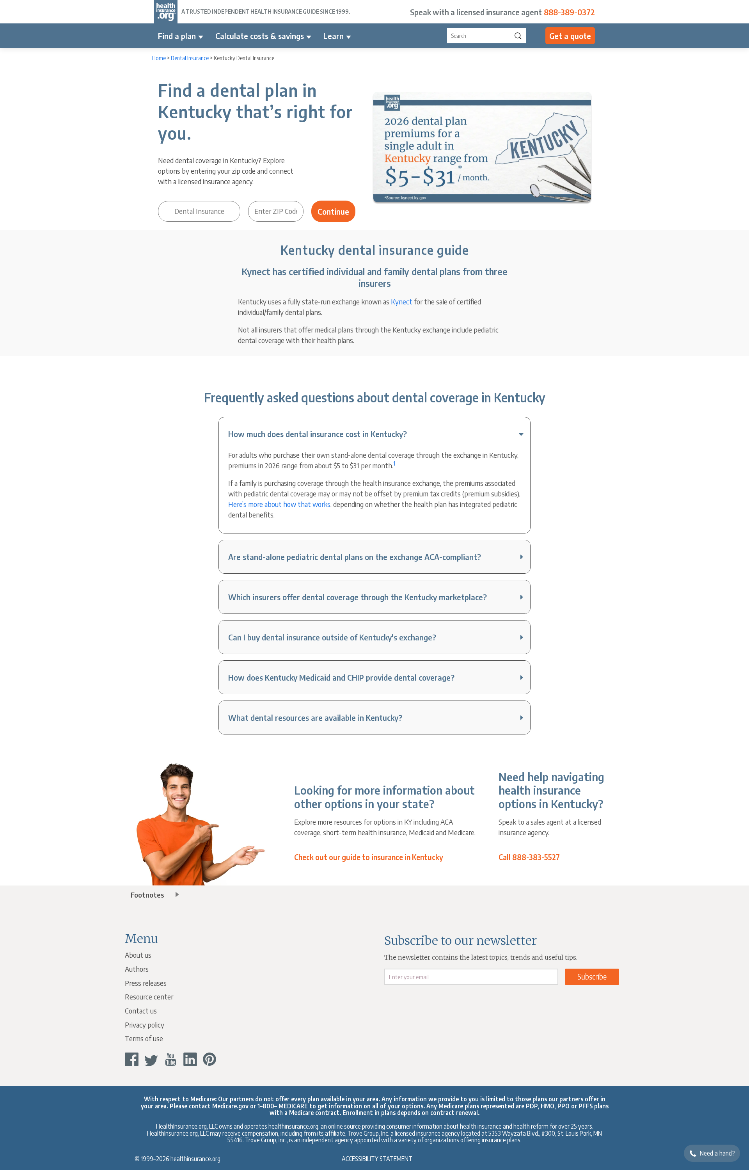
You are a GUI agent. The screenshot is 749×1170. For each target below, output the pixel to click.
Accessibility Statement (377, 1158)
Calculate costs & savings (259, 35)
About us (138, 954)
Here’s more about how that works (279, 504)
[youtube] (170, 1059)
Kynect (401, 301)
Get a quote (570, 36)
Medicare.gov (230, 1106)
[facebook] (131, 1059)
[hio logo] (165, 11)
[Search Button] (518, 36)
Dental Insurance (190, 58)
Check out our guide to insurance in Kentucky (368, 857)
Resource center (149, 996)
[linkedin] (190, 1059)
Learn (333, 35)
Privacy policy (144, 1024)
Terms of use (144, 1038)
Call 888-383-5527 (529, 857)
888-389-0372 (569, 11)
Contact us (141, 1010)
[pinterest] (210, 1059)
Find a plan (177, 35)
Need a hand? (717, 1153)
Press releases (146, 982)
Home (159, 58)
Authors (137, 968)
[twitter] (151, 1059)
